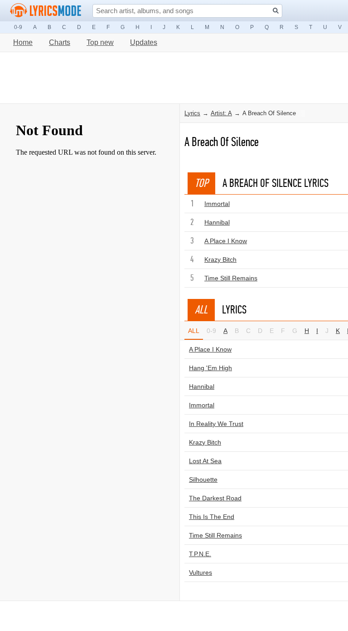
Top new (100, 42)
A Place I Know (225, 241)
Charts (59, 42)
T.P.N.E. (200, 554)
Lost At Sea (205, 461)
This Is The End (211, 516)
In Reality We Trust (216, 423)
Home (23, 42)
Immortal (217, 203)
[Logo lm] (46, 10)
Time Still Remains (230, 278)
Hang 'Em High (210, 368)
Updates (143, 42)
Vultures (200, 572)
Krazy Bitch (220, 259)
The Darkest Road (215, 498)
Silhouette (203, 479)
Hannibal (217, 222)
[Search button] (276, 10)
